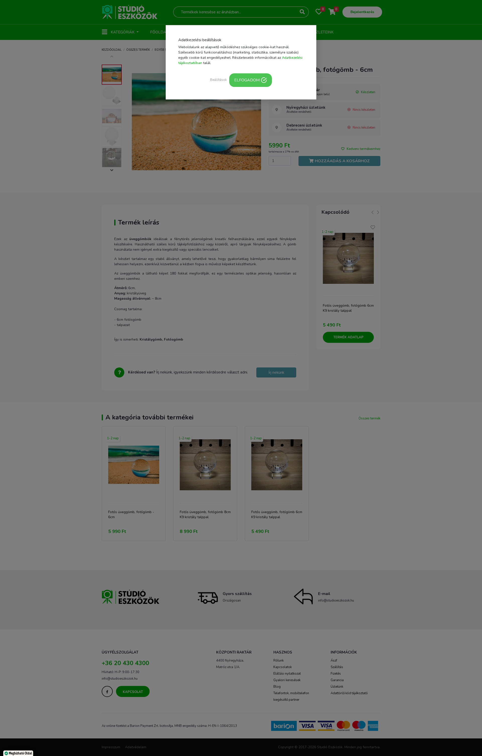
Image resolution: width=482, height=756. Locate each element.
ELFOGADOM (247, 80)
